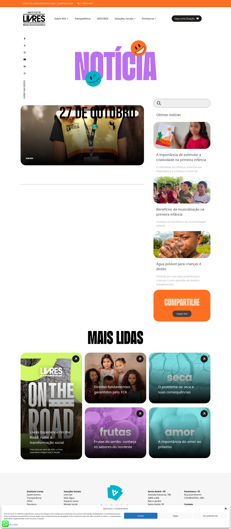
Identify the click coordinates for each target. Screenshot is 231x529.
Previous (162, 200)
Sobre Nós (60, 18)
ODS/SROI (102, 18)
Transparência (83, 18)
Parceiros (31, 504)
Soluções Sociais (124, 18)
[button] (225, 508)
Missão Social (70, 504)
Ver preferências (210, 515)
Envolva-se (148, 18)
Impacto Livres (71, 501)
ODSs (29, 501)
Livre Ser (68, 494)
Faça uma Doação (185, 18)
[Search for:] (181, 103)
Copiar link (182, 313)
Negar (175, 515)
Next (201, 200)
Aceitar (141, 515)
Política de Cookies (11, 524)
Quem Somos (34, 494)
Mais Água (69, 497)
